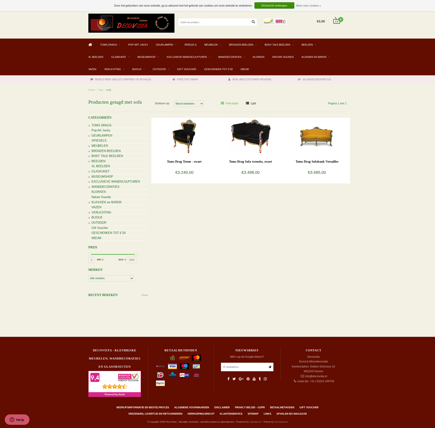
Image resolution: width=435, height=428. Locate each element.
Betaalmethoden (282, 407)
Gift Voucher (186, 69)
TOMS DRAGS (108, 44)
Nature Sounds (283, 57)
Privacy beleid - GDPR (250, 407)
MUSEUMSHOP (146, 57)
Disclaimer (222, 407)
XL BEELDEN (95, 57)
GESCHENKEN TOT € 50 (218, 69)
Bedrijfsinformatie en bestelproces (142, 407)
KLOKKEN (258, 57)
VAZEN (92, 69)
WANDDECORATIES (230, 57)
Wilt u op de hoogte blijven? (247, 356)
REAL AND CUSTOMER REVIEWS (251, 79)
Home (91, 89)
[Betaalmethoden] (160, 358)
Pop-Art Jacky (138, 44)
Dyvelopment (281, 422)
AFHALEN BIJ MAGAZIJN (291, 413)
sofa (108, 89)
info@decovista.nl (316, 376)
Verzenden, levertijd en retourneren (155, 413)
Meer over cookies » (308, 5)
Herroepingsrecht (201, 413)
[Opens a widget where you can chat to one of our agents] (17, 420)
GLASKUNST (118, 57)
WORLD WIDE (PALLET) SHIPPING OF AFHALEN (123, 79)
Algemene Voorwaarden (191, 407)
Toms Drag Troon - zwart (184, 161)
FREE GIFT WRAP (187, 79)
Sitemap (253, 413)
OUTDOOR (159, 69)
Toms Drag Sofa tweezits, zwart (250, 161)
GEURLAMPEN (164, 44)
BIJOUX (136, 69)
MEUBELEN (211, 44)
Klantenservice (231, 413)
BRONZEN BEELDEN (241, 44)
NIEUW (245, 69)
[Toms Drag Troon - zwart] (184, 135)
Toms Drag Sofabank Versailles (317, 161)
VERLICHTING (112, 69)
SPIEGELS (190, 44)
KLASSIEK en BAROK (314, 57)
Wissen (144, 295)
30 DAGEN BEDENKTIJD (317, 79)
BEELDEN (307, 44)
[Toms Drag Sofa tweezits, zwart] (250, 135)
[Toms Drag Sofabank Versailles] (316, 135)
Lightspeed (255, 422)
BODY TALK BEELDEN (277, 44)
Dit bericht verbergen (274, 5)
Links (267, 413)
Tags (100, 89)
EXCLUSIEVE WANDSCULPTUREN (187, 57)
